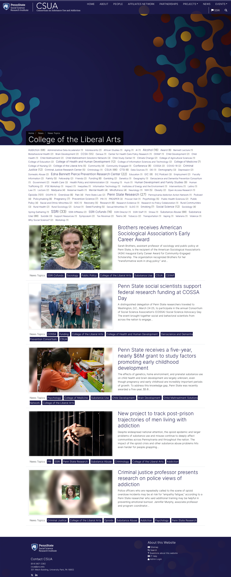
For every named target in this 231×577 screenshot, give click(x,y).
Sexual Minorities (115, 206)
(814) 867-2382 (38, 564)
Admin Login (156, 559)
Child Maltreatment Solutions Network (86, 158)
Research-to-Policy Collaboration (158, 202)
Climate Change (145, 158)
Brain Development (65, 154)
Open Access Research (180, 190)
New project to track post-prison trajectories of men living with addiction (156, 419)
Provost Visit (131, 199)
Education (134, 174)
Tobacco (133, 216)
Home (91, 4)
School (77, 206)
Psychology (149, 198)
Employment (180, 174)
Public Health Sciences (173, 199)
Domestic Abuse (36, 174)
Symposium (85, 216)
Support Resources (64, 216)
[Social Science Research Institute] (44, 547)
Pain (77, 194)
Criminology (93, 169)
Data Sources (138, 169)
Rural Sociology (60, 206)
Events (220, 4)
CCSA (84, 153)
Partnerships (169, 4)
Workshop (60, 220)
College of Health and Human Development (83, 161)
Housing (114, 182)
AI (137, 150)
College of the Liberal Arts (67, 165)
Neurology (134, 190)
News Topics (54, 133)
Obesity (158, 190)
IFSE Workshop (52, 186)
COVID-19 (172, 165)
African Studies (111, 150)
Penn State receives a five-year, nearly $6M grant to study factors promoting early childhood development (157, 359)
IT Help (154, 556)
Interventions (176, 186)
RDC (76, 202)
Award (164, 150)
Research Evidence (126, 202)
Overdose (63, 194)
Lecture (42, 190)
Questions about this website (164, 553)
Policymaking (40, 198)
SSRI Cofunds (97, 211)
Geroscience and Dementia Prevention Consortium (176, 178)
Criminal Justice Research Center (63, 169)
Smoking (146, 206)
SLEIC (132, 206)
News (206, 4)
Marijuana (56, 190)
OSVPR (49, 194)
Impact (69, 186)
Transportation (150, 216)
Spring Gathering (37, 212)
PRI (102, 199)
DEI (151, 169)
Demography (165, 169)
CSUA (108, 169)
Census (99, 154)
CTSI (122, 169)
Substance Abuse (170, 211)
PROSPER (114, 199)
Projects (189, 4)
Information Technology (105, 186)
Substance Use (144, 275)
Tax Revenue (103, 216)
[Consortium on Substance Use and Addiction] (40, 7)
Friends (79, 178)
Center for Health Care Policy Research (128, 154)
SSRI (217, 10)
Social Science (165, 206)
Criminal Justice (57, 520)
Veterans (180, 216)
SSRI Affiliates (76, 212)
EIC (147, 174)
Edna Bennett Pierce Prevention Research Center (85, 174)
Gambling (108, 178)
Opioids (32, 194)
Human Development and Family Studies (159, 182)
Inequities (83, 186)
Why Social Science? (39, 220)
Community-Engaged (117, 165)
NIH (147, 190)
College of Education (39, 161)
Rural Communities (190, 202)
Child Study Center (122, 158)
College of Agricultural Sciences (176, 158)
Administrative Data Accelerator (63, 150)
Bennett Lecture (181, 150)
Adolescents (91, 150)
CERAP (157, 154)
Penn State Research (123, 194)
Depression (184, 169)
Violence (194, 216)
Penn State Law (93, 194)
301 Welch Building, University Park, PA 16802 (52, 569)
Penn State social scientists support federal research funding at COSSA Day (159, 292)
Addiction (34, 150)
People (118, 4)
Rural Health (39, 206)
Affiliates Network (141, 4)
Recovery (89, 202)
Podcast (198, 194)
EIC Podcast (161, 174)
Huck (126, 182)
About (104, 4)
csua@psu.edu (37, 567)
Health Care (57, 182)
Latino (191, 186)
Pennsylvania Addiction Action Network (168, 194)
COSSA (157, 165)
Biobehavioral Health (39, 154)
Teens (119, 216)
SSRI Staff (138, 212)
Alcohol (148, 150)
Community (94, 165)
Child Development (176, 154)
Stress (152, 212)
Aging (127, 150)
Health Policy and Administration (87, 182)
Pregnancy (60, 198)
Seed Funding (93, 206)
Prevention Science (83, 198)
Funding (93, 178)
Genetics (123, 178)
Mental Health (96, 190)
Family (49, 178)
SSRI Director (121, 212)
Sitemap (154, 547)
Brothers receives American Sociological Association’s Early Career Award (154, 233)
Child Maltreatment (50, 158)
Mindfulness (116, 190)
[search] (226, 10)
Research (105, 202)
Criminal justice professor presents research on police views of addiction (158, 478)
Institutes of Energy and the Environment (143, 186)
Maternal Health (75, 190)
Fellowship (64, 178)
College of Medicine (185, 161)
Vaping (166, 216)
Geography (139, 178)
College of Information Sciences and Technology (143, 161)
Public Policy (89, 275)
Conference (140, 165)
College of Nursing (38, 165)
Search (153, 550)
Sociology (187, 206)
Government (39, 182)
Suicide (45, 216)
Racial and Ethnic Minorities (54, 202)
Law (30, 190)
